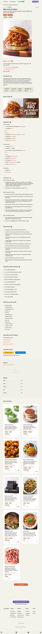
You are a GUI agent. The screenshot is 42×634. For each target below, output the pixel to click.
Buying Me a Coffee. (10, 69)
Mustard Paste (13, 134)
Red (24, 126)
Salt (6, 130)
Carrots (11, 128)
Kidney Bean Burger (7, 339)
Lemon (12, 136)
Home (4, 4)
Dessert (6, 431)
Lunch (5, 15)
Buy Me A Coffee (8, 352)
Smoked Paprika (13, 158)
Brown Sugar (13, 138)
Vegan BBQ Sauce (12, 164)
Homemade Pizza (6, 342)
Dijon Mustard (22, 134)
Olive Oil (12, 146)
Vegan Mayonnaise (12, 140)
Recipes (7, 4)
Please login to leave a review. (9, 364)
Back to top (21, 623)
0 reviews (9, 7)
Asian (11, 466)
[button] (16, 632)
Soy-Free (5, 17)
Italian (10, 431)
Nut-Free (10, 17)
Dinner (25, 538)
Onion (10, 148)
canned (23, 150)
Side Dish (6, 466)
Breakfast (25, 431)
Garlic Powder (13, 160)
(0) (9, 435)
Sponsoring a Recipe (9, 67)
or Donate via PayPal (20, 352)
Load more (22, 584)
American (10, 15)
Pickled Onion (8, 172)
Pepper (6, 132)
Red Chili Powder (14, 156)
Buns (10, 170)
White (20, 126)
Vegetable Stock (11, 162)
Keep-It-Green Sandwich (8, 344)
